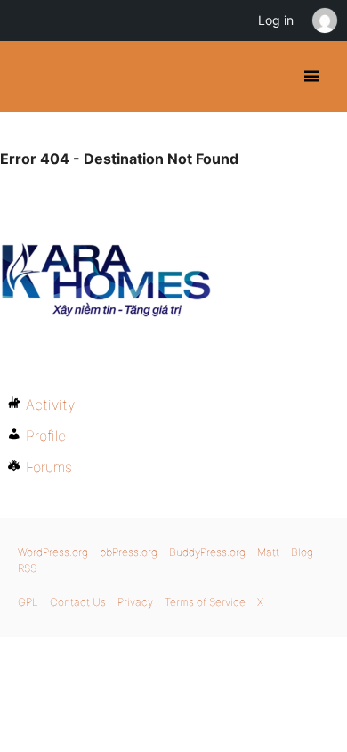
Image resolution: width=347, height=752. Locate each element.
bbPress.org (128, 552)
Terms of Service (205, 602)
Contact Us (78, 602)
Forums (49, 467)
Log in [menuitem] (276, 20)
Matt (268, 552)
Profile (46, 436)
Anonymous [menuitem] (324, 20)
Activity (50, 404)
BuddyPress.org (29, 76)
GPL (28, 602)
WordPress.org (53, 552)
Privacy (135, 602)
